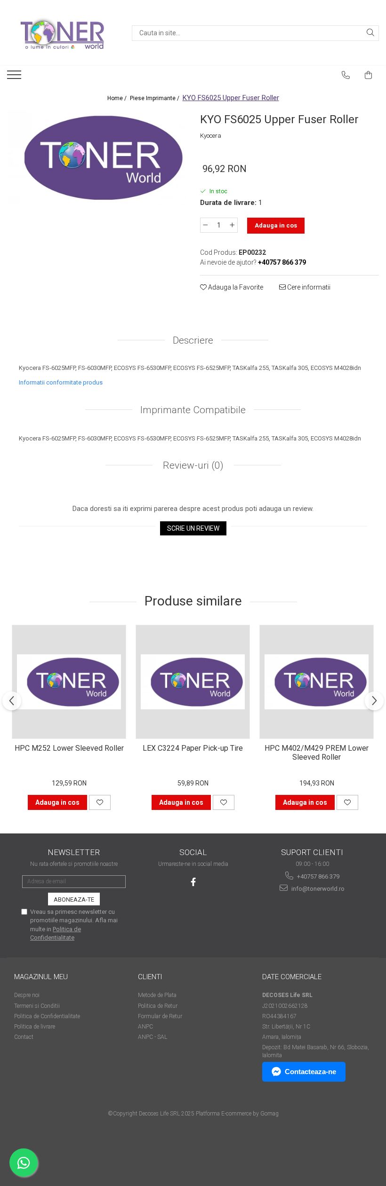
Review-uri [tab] (192, 465)
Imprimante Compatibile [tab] (193, 410)
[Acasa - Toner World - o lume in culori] (62, 32)
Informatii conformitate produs (61, 382)
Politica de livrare (34, 1026)
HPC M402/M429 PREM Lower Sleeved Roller (317, 753)
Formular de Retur (160, 1016)
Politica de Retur (157, 1006)
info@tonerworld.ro (317, 888)
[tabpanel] (96, 157)
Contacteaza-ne (310, 1072)
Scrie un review (193, 528)
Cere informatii (308, 287)
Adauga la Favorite (235, 287)
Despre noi (27, 995)
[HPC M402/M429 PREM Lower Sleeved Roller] (316, 682)
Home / (117, 98)
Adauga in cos (276, 225)
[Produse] (15, 78)
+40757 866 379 (317, 876)
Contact (23, 1037)
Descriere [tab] (193, 340)
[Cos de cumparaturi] (368, 75)
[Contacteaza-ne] (346, 75)
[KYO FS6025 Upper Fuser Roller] (96, 157)
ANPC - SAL (152, 1037)
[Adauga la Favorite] (100, 802)
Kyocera (210, 135)
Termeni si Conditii (37, 1006)
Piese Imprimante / (155, 98)
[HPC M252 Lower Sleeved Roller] (69, 682)
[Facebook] (193, 882)
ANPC (145, 1026)
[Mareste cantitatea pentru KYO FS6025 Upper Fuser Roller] (232, 225)
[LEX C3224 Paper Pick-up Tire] (193, 682)
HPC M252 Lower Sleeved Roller (69, 748)
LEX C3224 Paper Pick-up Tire (193, 748)
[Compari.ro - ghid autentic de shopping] (47, 1149)
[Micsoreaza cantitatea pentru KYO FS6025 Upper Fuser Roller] (205, 225)
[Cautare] (370, 33)
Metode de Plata (157, 995)
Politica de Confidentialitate (47, 1016)
